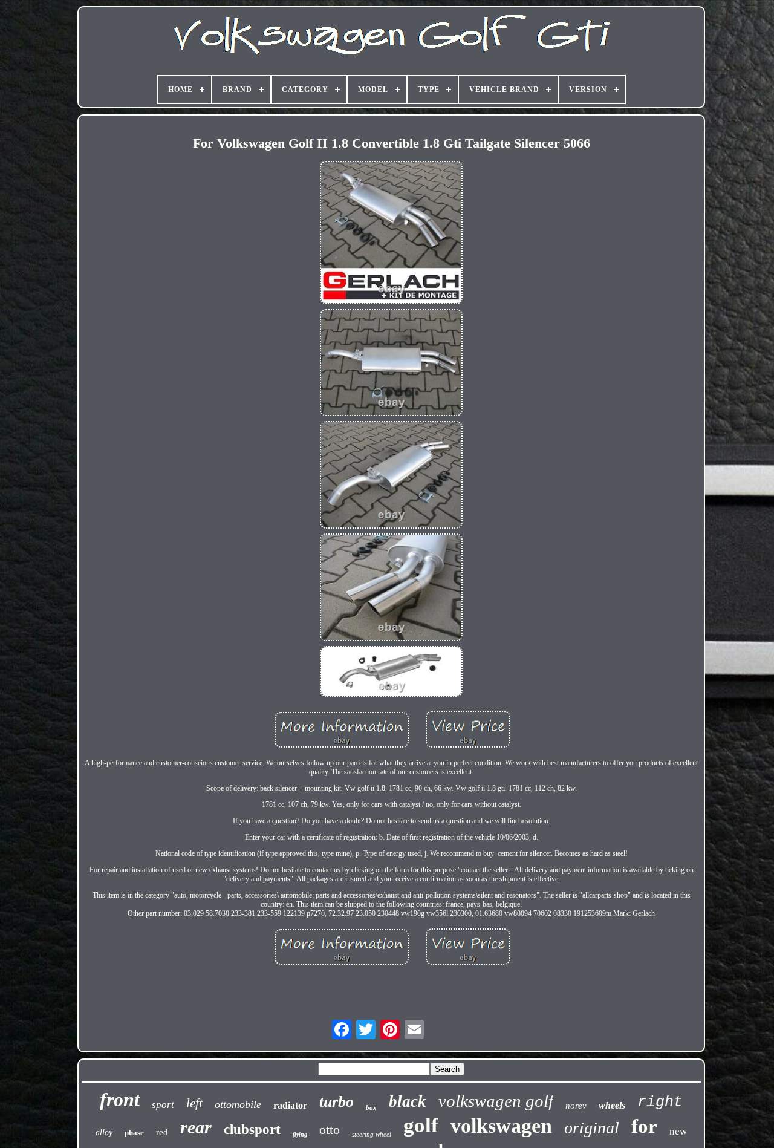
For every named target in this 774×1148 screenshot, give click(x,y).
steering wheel (371, 1134)
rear (196, 1127)
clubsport (252, 1129)
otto (329, 1129)
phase (134, 1132)
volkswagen (501, 1126)
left (194, 1103)
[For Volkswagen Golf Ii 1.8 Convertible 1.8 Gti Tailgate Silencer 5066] (391, 233)
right (660, 1102)
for (644, 1126)
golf (420, 1125)
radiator (290, 1105)
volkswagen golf (495, 1100)
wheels (612, 1105)
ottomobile (238, 1104)
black (407, 1101)
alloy (104, 1132)
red (162, 1132)
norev (576, 1105)
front (120, 1099)
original (591, 1127)
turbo (336, 1101)
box (371, 1107)
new (678, 1131)
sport (163, 1104)
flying (300, 1134)
